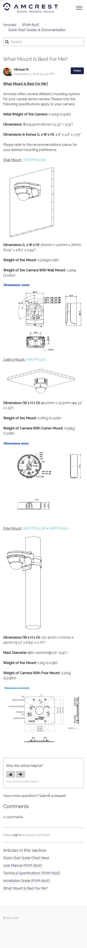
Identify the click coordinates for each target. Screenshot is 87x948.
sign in (17, 835)
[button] (79, 7)
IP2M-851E (30, 25)
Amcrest (9, 25)
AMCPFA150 (59, 528)
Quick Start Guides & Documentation (37, 30)
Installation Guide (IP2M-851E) (26, 881)
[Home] (30, 8)
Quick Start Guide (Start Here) (26, 858)
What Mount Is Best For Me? (25, 888)
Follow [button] (77, 70)
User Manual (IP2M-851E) (22, 865)
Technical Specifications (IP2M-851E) (31, 873)
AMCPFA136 (35, 360)
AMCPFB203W (34, 160)
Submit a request (52, 796)
